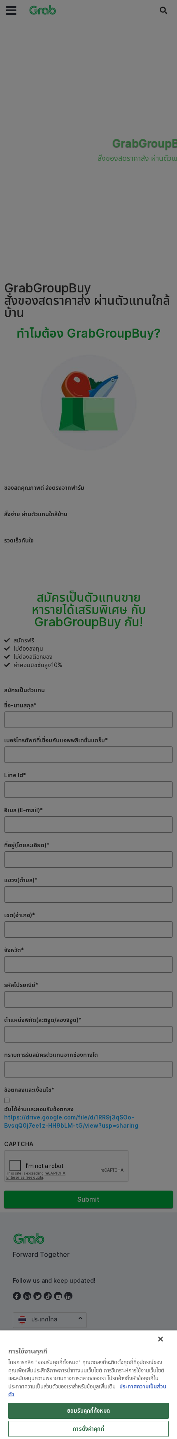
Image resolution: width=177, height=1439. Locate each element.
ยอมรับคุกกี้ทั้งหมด (88, 1410)
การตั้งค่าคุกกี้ (88, 1428)
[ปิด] (160, 1339)
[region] (88, 1384)
